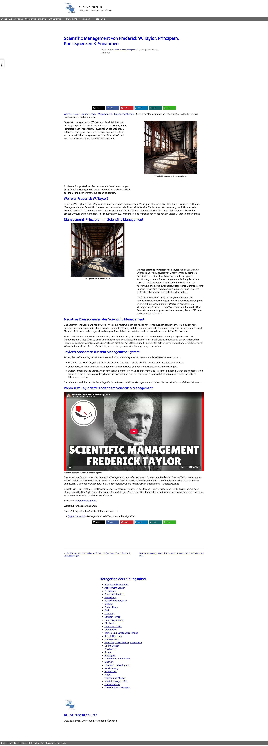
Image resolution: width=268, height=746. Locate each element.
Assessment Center (114, 587)
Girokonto (109, 623)
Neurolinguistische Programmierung (123, 642)
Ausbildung (30, 18)
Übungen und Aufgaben (116, 665)
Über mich (60, 743)
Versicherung (111, 668)
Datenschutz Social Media (40, 743)
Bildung (108, 603)
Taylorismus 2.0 (76, 516)
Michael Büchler (119, 50)
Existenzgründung (113, 620)
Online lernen (55, 18)
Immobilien (110, 629)
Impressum (6, 743)
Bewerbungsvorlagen (115, 600)
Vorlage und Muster (114, 677)
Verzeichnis (110, 671)
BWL (107, 610)
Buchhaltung (111, 607)
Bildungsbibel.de (91, 7)
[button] (98, 108)
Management (131, 50)
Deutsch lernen (112, 616)
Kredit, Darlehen (113, 636)
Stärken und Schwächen (117, 658)
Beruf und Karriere (114, 594)
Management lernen (85, 500)
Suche (4, 18)
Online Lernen (111, 645)
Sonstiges (109, 655)
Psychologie (110, 649)
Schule (108, 652)
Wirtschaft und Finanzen (117, 687)
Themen (86, 18)
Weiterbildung (16, 18)
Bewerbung (71, 18)
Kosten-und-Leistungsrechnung (121, 632)
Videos (108, 674)
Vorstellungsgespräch (115, 681)
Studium (42, 18)
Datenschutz (20, 743)
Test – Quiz (100, 18)
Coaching (109, 613)
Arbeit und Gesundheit (116, 584)
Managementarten (124, 113)
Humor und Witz (113, 626)
